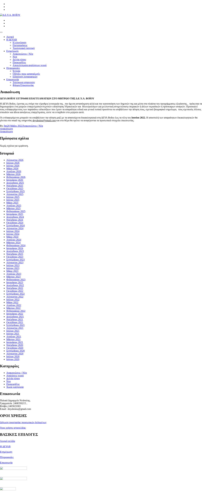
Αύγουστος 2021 (14, 328)
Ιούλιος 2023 (12, 265)
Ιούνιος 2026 (12, 165)
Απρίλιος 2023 (13, 274)
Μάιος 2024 (12, 237)
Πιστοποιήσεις (20, 45)
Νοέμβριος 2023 (14, 254)
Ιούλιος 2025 (12, 197)
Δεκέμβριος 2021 (15, 316)
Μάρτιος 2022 (13, 308)
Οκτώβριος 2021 (14, 322)
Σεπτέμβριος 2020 (15, 350)
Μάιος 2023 (12, 271)
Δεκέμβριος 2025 (15, 182)
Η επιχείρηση (19, 42)
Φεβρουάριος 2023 (15, 279)
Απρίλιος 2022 (13, 305)
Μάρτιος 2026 (13, 174)
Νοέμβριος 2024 (14, 219)
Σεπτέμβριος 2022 (15, 293)
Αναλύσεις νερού (15, 375)
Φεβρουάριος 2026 (15, 177)
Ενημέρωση (12, 51)
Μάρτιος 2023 (13, 276)
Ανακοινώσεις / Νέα (23, 54)
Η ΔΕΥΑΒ (11, 39)
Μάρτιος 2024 (13, 242)
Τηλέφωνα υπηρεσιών (24, 82)
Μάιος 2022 (12, 302)
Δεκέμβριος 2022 (15, 285)
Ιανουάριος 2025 (14, 214)
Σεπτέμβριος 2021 (15, 325)
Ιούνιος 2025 (12, 200)
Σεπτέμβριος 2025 (15, 191)
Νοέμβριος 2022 (14, 288)
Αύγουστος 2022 (14, 296)
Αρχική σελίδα (7, 441)
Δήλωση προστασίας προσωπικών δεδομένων (23, 422)
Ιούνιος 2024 (12, 234)
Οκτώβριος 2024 (14, 222)
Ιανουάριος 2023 (14, 282)
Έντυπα (16, 71)
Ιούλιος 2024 (12, 231)
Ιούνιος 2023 (12, 268)
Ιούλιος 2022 (12, 299)
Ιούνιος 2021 (12, 333)
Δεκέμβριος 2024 (15, 217)
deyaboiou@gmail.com (44, 120)
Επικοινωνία (12, 79)
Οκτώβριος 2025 (14, 188)
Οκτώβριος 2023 (14, 256)
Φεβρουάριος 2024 (15, 245)
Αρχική (10, 36)
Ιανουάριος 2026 (14, 180)
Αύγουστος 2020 (14, 353)
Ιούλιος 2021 (12, 330)
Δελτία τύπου (19, 59)
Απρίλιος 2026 (13, 171)
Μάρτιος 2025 (13, 208)
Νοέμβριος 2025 (14, 185)
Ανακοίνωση (6, 128)
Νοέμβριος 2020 (14, 345)
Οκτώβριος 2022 (14, 291)
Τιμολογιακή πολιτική (24, 48)
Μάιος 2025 (12, 202)
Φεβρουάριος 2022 (15, 311)
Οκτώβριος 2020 (14, 348)
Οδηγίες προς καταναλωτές (26, 73)
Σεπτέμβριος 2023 (15, 259)
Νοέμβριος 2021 (14, 319)
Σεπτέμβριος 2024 (15, 225)
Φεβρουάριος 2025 (15, 211)
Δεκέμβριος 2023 (15, 251)
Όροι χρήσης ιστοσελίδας (13, 427)
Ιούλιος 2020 (12, 356)
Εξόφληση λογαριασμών (25, 76)
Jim (5, 125)
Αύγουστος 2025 (14, 194)
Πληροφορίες (13, 68)
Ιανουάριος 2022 (14, 313)
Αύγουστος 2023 (14, 262)
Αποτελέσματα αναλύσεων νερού (30, 65)
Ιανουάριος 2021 (14, 342)
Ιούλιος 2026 (12, 162)
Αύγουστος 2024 (14, 228)
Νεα (15, 56)
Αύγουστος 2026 (14, 160)
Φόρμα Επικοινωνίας (23, 85)
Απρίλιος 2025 (13, 205)
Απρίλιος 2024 (13, 239)
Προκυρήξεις (19, 62)
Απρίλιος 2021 (13, 336)
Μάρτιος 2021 (13, 339)
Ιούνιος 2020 (12, 359)
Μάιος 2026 (12, 168)
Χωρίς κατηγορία (15, 387)
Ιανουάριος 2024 (14, 248)
